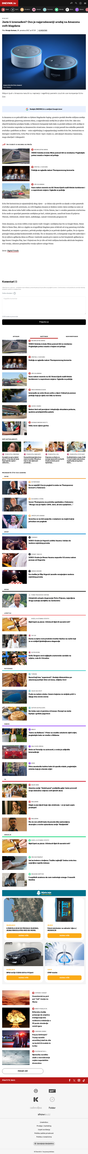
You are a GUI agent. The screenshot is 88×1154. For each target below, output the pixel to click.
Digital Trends (13, 251)
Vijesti (7, 9)
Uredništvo (44, 1122)
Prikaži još (23, 1071)
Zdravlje (61, 9)
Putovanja (50, 9)
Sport (16, 9)
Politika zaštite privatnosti (44, 1133)
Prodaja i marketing (44, 1126)
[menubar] (80, 3)
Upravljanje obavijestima (45, 1143)
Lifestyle (38, 9)
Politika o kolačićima (44, 1137)
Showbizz (27, 9)
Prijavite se (44, 322)
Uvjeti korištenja (44, 1129)
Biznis (71, 9)
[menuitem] (80, 3)
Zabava (81, 9)
